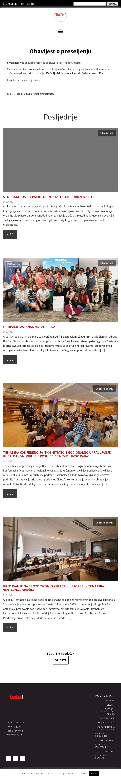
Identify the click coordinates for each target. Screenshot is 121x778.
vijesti (111, 705)
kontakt (110, 751)
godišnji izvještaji (101, 745)
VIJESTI (60, 660)
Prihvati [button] (94, 773)
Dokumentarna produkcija (106, 728)
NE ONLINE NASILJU (100, 756)
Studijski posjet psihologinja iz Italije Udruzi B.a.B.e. (48, 197)
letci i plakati (107, 740)
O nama (110, 700)
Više (10, 234)
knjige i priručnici (101, 734)
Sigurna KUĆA (107, 718)
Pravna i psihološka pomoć (108, 711)
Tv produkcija (106, 722)
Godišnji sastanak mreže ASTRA (29, 327)
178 (58, 653)
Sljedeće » (67, 653)
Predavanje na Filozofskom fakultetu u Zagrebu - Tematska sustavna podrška (53, 588)
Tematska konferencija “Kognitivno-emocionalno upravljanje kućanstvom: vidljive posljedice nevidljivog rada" (57, 454)
